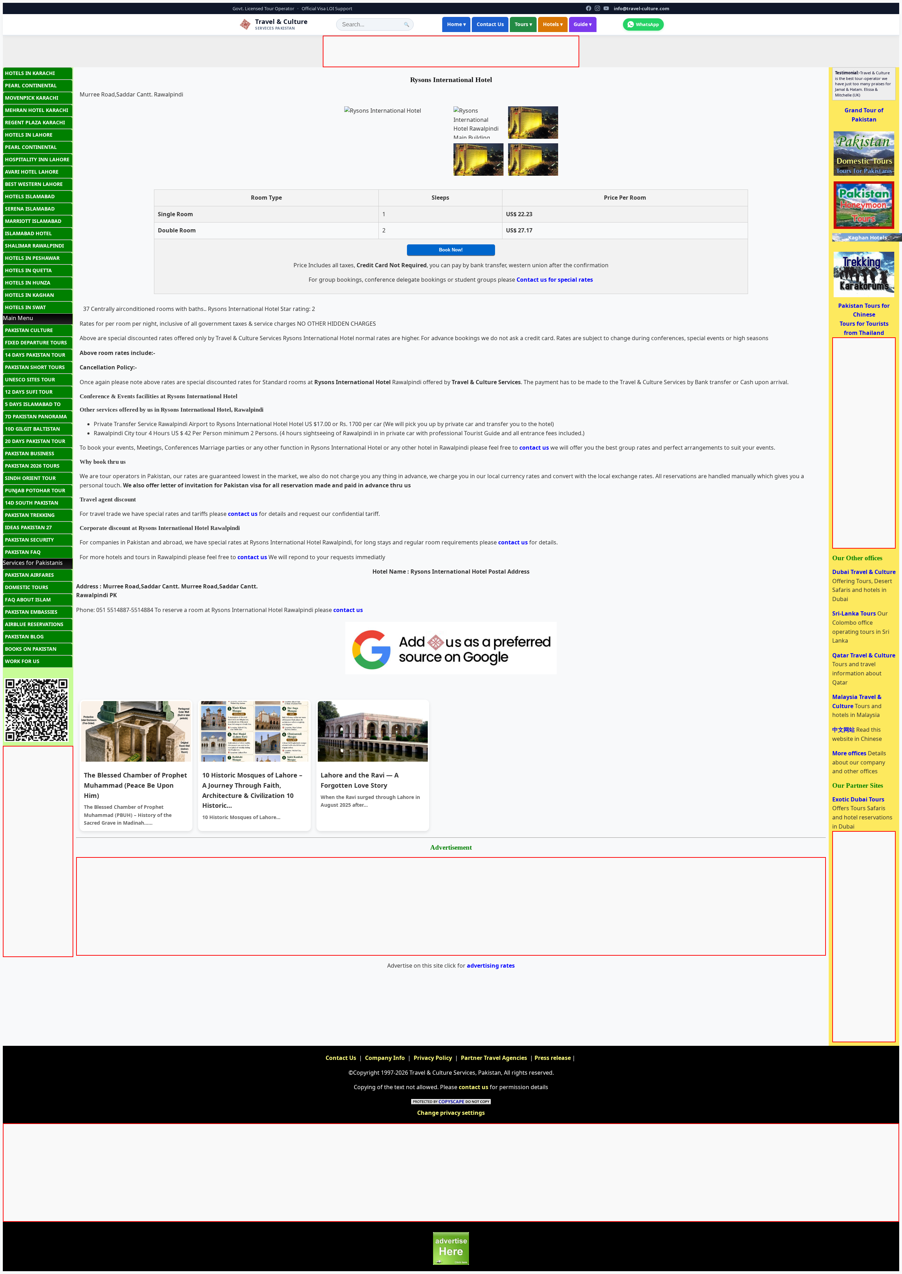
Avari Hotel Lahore (31, 171)
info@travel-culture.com (641, 8)
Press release (553, 1058)
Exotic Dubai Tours (858, 799)
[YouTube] (606, 8)
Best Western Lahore (34, 184)
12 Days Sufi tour (28, 391)
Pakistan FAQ (23, 552)
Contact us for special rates (555, 279)
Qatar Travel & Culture (863, 655)
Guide (583, 24)
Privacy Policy (433, 1058)
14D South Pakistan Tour (31, 504)
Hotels (553, 24)
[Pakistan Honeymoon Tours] (864, 228)
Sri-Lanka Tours (854, 613)
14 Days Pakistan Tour (35, 354)
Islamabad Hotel (28, 233)
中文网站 (844, 729)
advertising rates (491, 965)
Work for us (22, 661)
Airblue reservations (34, 624)
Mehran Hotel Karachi (36, 110)
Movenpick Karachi (31, 97)
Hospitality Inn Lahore (37, 159)
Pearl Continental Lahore (31, 149)
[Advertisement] (452, 53)
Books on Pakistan (30, 648)
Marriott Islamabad (33, 221)
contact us (534, 447)
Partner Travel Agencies (494, 1058)
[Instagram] (597, 8)
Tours (523, 24)
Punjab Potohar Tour (35, 490)
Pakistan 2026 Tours (32, 465)
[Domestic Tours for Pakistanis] (864, 175)
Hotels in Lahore (28, 134)
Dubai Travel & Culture (864, 572)
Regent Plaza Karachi (35, 122)
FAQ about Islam (28, 599)
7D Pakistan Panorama (36, 416)
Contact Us (490, 24)
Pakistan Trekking (30, 515)
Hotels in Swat (25, 307)
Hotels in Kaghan (29, 295)
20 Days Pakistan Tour (35, 441)
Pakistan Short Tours (35, 367)
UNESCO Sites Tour (30, 379)
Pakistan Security (29, 539)
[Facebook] (588, 8)
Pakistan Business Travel (29, 455)
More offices (850, 753)
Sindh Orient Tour (30, 478)
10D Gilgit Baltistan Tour (32, 430)
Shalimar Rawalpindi (34, 245)
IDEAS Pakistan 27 (28, 527)
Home (456, 24)
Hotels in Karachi (30, 73)
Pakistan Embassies (31, 611)
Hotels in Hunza (27, 282)
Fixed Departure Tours (36, 342)
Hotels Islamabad (30, 196)
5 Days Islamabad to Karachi (33, 406)
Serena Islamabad (30, 208)
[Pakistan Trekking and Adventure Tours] (864, 296)
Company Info (385, 1058)
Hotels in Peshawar (32, 258)
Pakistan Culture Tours (29, 332)
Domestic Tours (26, 587)
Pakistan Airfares (29, 575)
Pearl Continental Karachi (31, 87)
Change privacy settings (451, 1113)
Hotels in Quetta (28, 270)
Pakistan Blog (24, 636)
